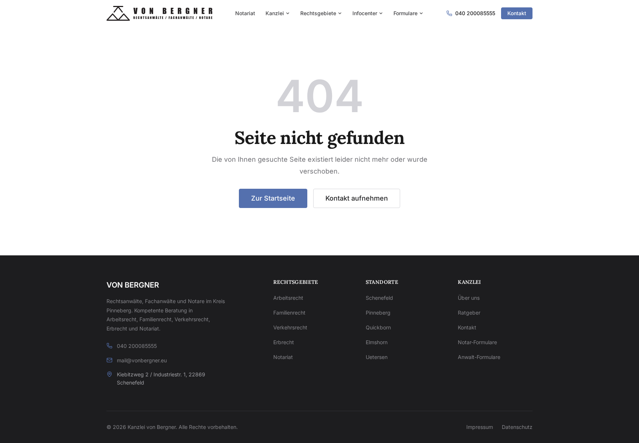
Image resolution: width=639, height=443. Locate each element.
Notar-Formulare (477, 342)
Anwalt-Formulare (479, 357)
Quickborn (378, 327)
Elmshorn (377, 342)
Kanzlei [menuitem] (275, 13)
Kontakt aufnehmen (356, 198)
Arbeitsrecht (288, 298)
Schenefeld (379, 298)
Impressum (479, 427)
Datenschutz (517, 427)
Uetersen (377, 357)
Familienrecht (289, 312)
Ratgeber (469, 312)
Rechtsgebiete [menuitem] (318, 13)
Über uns (469, 298)
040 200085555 (137, 346)
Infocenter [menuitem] (364, 13)
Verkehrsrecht (290, 327)
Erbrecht (283, 342)
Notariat (283, 357)
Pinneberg (378, 312)
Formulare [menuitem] (405, 13)
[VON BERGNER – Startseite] (159, 13)
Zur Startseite (273, 198)
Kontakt (516, 13)
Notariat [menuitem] (245, 13)
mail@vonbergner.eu (142, 360)
